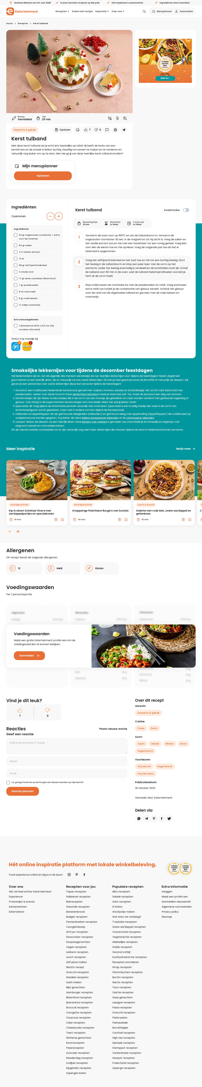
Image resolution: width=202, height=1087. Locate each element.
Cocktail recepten (123, 1033)
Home (9, 23)
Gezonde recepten (78, 907)
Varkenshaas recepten (126, 1053)
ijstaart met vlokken (94, 422)
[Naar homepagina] (22, 11)
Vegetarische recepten (127, 937)
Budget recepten (76, 917)
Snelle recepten (122, 947)
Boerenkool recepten (79, 1002)
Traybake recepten (124, 922)
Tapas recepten (76, 891)
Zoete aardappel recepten (129, 927)
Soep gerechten (122, 997)
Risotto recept (75, 967)
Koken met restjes (82, 11)
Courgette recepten (79, 1012)
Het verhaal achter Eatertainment (30, 891)
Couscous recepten (78, 1017)
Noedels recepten (77, 977)
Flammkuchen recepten (127, 972)
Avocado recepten (78, 1053)
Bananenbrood (75, 912)
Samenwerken (18, 907)
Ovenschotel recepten (126, 932)
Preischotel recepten (125, 1063)
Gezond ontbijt (121, 952)
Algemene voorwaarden (177, 907)
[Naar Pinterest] (76, 874)
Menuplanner (164, 11)
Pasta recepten (122, 1007)
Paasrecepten (75, 1048)
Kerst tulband (40, 23)
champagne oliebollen (140, 418)
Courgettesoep (75, 927)
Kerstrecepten (75, 1043)
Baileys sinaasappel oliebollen (100, 418)
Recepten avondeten (125, 962)
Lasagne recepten (123, 1002)
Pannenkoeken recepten (81, 922)
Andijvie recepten (77, 1063)
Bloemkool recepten (79, 997)
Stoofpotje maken (123, 912)
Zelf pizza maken (76, 962)
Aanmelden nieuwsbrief (176, 901)
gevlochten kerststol (85, 394)
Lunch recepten (76, 957)
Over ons (117, 11)
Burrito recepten (122, 977)
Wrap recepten (122, 967)
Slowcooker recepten (79, 937)
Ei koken (117, 907)
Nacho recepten (122, 982)
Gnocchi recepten (77, 972)
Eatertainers (16, 912)
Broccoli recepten (77, 1007)
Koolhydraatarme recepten (129, 957)
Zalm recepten (121, 901)
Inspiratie (101, 11)
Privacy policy (170, 912)
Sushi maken (74, 982)
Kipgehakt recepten (78, 1068)
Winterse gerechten (78, 1038)
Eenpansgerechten (78, 942)
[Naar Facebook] (84, 874)
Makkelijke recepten (125, 942)
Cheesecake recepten (80, 1027)
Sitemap (167, 917)
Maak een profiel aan (175, 896)
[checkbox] (186, 210)
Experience (16, 896)
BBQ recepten (121, 891)
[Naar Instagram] (69, 874)
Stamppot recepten (125, 1048)
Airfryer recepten (77, 932)
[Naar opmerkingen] (107, 130)
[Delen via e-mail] (124, 130)
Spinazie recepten (123, 1043)
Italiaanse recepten (78, 896)
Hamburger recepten (79, 992)
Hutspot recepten (123, 1058)
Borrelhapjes (120, 1027)
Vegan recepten (76, 947)
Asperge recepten (123, 1068)
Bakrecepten (74, 901)
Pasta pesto (119, 1017)
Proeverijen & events (22, 901)
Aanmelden (186, 11)
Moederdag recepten (79, 1058)
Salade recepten (122, 896)
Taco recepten (121, 987)
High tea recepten (123, 1038)
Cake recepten (75, 1022)
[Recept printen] (115, 130)
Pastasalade (120, 1022)
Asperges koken (76, 1073)
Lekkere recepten (77, 952)
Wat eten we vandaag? (126, 917)
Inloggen (167, 891)
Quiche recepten (123, 992)
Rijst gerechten (75, 987)
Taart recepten (76, 1033)
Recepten (61, 11)
